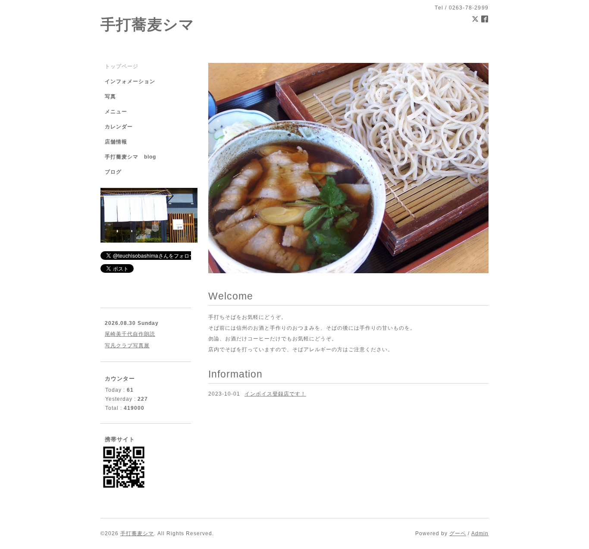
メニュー (116, 112)
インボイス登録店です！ (275, 394)
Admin (480, 533)
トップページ (121, 66)
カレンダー (119, 127)
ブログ (113, 172)
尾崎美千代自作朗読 (130, 334)
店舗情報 (116, 142)
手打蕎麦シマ (147, 24)
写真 (110, 97)
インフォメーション (130, 81)
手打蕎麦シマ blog (130, 157)
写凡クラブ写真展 (127, 346)
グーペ (457, 533)
